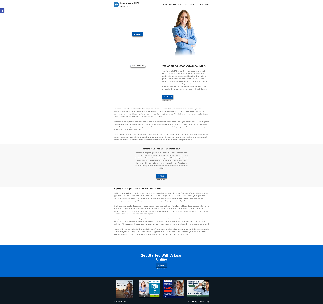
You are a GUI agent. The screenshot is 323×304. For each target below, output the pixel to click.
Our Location (182, 4)
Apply (207, 4)
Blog (207, 301)
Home (165, 4)
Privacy (194, 301)
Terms (202, 301)
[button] (2, 10)
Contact (192, 4)
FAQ (188, 301)
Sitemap (200, 4)
